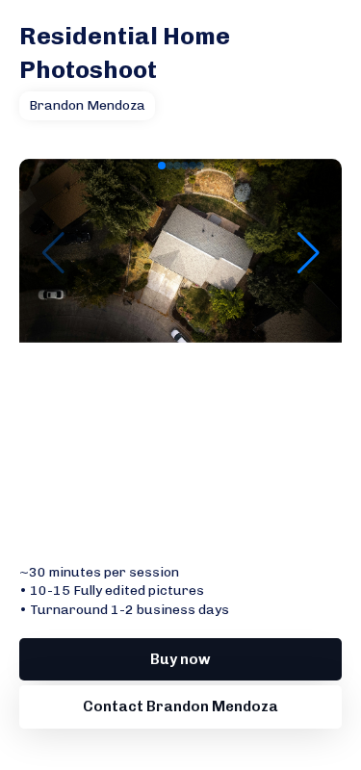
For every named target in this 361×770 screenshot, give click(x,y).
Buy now (180, 659)
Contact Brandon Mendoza (180, 706)
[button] (162, 165)
